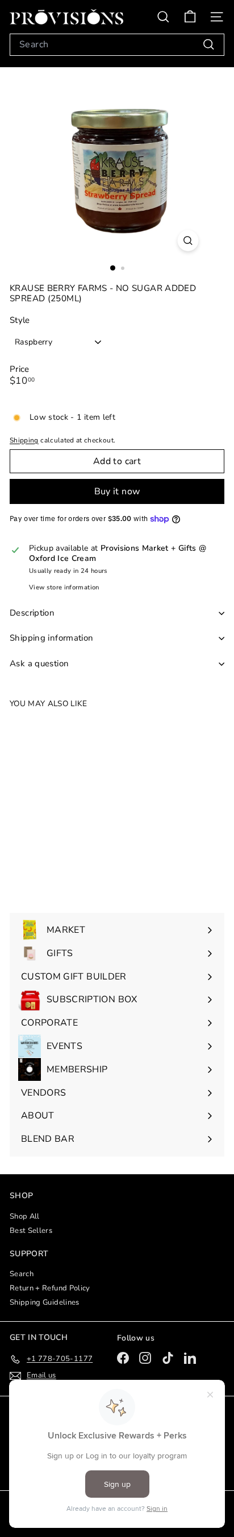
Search (22, 1274)
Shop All (25, 1216)
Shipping (24, 440)
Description (32, 612)
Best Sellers (31, 1230)
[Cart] (190, 17)
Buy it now (117, 491)
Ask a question (39, 663)
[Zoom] (188, 240)
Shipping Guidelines (45, 1302)
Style (20, 320)
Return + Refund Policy (50, 1288)
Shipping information (52, 638)
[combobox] (117, 45)
